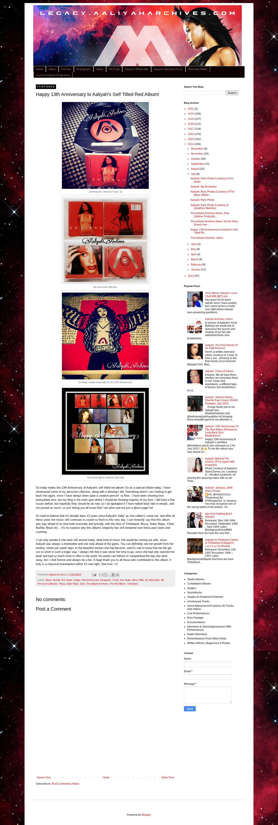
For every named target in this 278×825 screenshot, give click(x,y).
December (197, 148)
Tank (82, 583)
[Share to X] (109, 575)
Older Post (167, 777)
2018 (191, 123)
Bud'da (56, 580)
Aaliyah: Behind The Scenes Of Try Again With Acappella (220, 461)
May (194, 249)
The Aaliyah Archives (97, 583)
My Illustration (152, 580)
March (195, 259)
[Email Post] (94, 574)
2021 (191, 108)
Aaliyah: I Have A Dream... (220, 371)
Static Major (72, 583)
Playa (62, 583)
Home (39, 69)
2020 (191, 113)
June (194, 244)
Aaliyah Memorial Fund (168, 69)
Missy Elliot (138, 580)
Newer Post (44, 777)
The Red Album (117, 583)
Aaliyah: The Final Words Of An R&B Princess (221, 347)
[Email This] (101, 575)
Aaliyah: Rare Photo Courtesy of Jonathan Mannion (209, 207)
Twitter (99, 69)
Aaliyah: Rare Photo (202, 199)
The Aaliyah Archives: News (206, 237)
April (194, 254)
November (197, 153)
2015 (191, 139)
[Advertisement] (105, 740)
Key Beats (125, 580)
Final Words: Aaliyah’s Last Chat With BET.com (221, 294)
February (196, 264)
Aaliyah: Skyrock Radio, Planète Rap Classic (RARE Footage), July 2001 (221, 400)
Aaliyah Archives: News (219, 319)
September (198, 163)
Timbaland (132, 583)
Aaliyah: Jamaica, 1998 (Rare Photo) (219, 489)
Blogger (146, 814)
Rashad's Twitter (197, 69)
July (193, 174)
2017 (191, 128)
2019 (191, 118)
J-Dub (115, 580)
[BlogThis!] (105, 575)
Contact (66, 69)
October (196, 158)
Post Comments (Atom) (65, 783)
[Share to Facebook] (113, 575)
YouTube (114, 69)
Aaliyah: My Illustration (203, 186)
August (195, 168)
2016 (191, 134)
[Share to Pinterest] (117, 575)
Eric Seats (66, 580)
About (52, 69)
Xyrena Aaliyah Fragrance (53, 75)
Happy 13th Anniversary (86, 580)
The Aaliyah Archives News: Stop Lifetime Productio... (209, 215)
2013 (191, 275)
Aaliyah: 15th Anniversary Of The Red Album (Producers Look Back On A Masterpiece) (221, 431)
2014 (191, 144)
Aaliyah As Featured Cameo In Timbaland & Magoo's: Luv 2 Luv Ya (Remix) (221, 543)
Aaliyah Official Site (136, 69)
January (196, 269)
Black (49, 580)
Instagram (84, 69)
